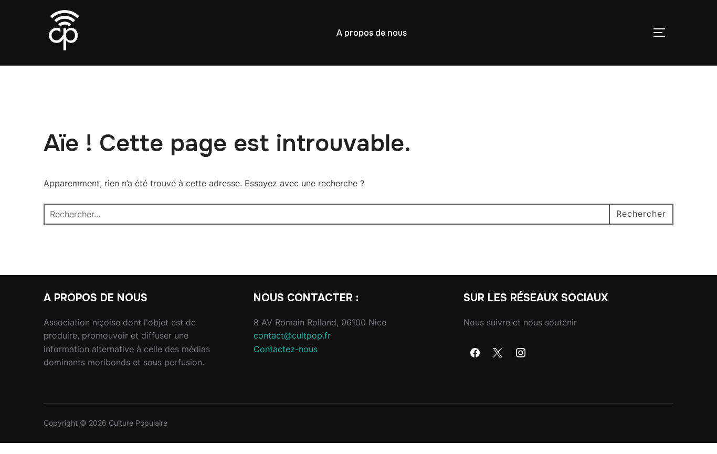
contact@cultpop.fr (292, 335)
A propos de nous (371, 32)
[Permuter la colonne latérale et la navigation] (662, 32)
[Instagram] (520, 353)
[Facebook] (475, 353)
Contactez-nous (286, 349)
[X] (498, 353)
